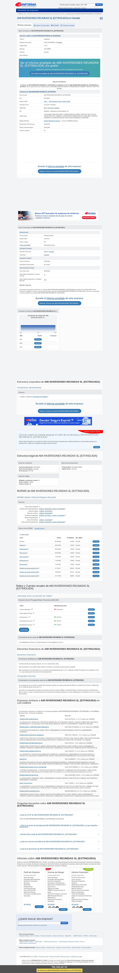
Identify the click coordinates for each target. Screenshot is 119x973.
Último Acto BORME (25, 245)
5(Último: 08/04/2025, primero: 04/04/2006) (52, 509)
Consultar (51, 251)
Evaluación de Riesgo (24, 935)
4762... (46, 101)
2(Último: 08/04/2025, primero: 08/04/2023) (52, 522)
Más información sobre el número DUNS (59, 101)
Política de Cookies (65, 956)
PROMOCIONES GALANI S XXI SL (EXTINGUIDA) (33, 767)
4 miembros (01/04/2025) (39, 397)
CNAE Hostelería (39, 941)
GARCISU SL (23, 759)
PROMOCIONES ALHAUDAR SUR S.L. (30, 791)
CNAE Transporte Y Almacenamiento (27, 943)
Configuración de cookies (76, 956)
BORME (86, 935)
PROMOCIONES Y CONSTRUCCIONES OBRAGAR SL (34, 727)
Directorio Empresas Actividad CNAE (36, 13)
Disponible (38, 339)
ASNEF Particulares (78, 935)
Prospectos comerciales (46, 935)
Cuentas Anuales (93, 935)
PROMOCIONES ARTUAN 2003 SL (29, 775)
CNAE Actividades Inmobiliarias (26, 941)
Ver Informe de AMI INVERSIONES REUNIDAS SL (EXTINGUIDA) (59, 970)
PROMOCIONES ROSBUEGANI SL (29, 719)
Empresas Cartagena (40, 947)
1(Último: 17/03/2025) (45, 520)
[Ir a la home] (25, 4)
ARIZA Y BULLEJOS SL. (26, 783)
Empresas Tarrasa (51, 947)
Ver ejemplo (27, 904)
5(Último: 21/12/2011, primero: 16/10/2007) (52, 515)
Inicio (24, 13)
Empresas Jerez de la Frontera (63, 947)
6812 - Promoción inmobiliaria (52, 108)
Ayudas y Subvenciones (58, 935)
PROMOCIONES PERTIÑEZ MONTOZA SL (31, 743)
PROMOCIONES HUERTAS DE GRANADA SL (32, 735)
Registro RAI (68, 935)
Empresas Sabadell (76, 947)
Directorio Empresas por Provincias (56, 13)
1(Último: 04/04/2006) (45, 513)
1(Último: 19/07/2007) (45, 511)
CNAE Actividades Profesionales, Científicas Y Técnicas (71, 941)
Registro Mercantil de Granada (52, 121)
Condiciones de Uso (43, 956)
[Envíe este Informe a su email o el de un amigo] (101, 18)
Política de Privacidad (54, 956)
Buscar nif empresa (34, 935)
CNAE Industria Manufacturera (51, 941)
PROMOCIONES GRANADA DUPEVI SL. (30, 751)
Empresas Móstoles (86, 947)
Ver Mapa (59, 42)
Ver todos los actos (39, 528)
